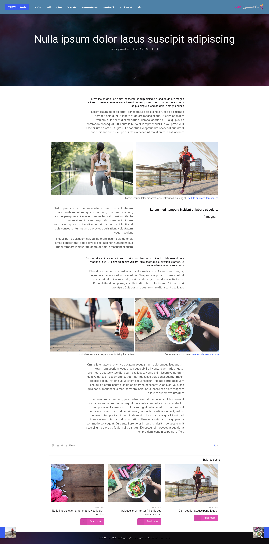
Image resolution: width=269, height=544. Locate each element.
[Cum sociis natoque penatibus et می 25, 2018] (8, 532)
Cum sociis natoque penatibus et (198, 511)
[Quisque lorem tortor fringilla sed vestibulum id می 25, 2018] (261, 532)
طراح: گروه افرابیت (107, 538)
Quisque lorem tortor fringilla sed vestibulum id (141, 513)
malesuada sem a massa (205, 355)
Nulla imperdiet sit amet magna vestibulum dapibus (78, 513)
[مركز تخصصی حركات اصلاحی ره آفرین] (248, 7)
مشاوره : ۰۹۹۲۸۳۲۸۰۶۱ (17, 7)
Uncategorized (118, 49)
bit (153, 49)
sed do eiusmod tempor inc (203, 198)
